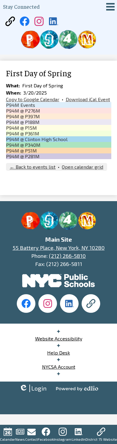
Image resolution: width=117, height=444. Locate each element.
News (20, 439)
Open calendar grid (82, 167)
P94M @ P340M (23, 145)
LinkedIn (79, 439)
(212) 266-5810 (67, 255)
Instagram (62, 439)
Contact (31, 439)
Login (32, 388)
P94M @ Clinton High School (37, 139)
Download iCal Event (88, 99)
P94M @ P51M (21, 150)
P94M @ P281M (23, 156)
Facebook (46, 439)
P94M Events (20, 105)
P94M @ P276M (23, 110)
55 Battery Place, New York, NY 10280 (59, 247)
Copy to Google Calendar (32, 99)
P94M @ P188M (23, 122)
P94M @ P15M (21, 128)
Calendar (7, 439)
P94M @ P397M (23, 116)
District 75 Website (101, 439)
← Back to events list (33, 167)
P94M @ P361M (22, 133)
